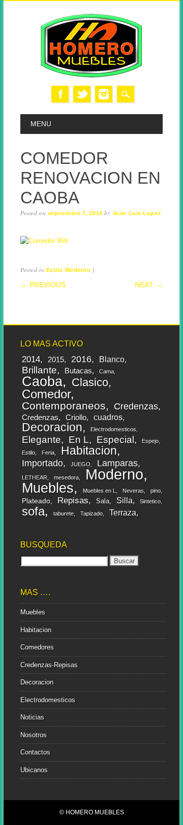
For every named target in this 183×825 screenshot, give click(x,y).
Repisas (72, 500)
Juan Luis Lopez (136, 213)
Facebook (60, 94)
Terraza (122, 512)
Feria (48, 453)
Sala (102, 501)
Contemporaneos (64, 405)
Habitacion (89, 450)
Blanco (112, 359)
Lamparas (117, 463)
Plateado (36, 501)
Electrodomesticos (113, 429)
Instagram (103, 94)
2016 (81, 359)
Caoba (42, 381)
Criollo (76, 417)
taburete (63, 513)
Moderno (114, 474)
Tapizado (91, 513)
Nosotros (33, 735)
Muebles (48, 488)
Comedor (46, 394)
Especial (115, 439)
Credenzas (136, 406)
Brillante (39, 370)
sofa (33, 511)
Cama (106, 371)
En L (79, 439)
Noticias (32, 717)
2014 (31, 359)
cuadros (108, 417)
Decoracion (52, 427)
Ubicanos (34, 770)
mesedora (66, 477)
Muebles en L (99, 491)
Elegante (41, 439)
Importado (42, 463)
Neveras (133, 491)
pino (155, 491)
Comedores (37, 647)
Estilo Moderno (68, 270)
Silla (124, 500)
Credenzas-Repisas (49, 665)
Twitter (81, 94)
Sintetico (150, 501)
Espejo (150, 441)
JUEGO (80, 464)
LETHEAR (34, 477)
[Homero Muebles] (91, 75)
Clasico (90, 382)
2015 (56, 359)
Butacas (78, 370)
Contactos (35, 752)
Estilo (28, 453)
